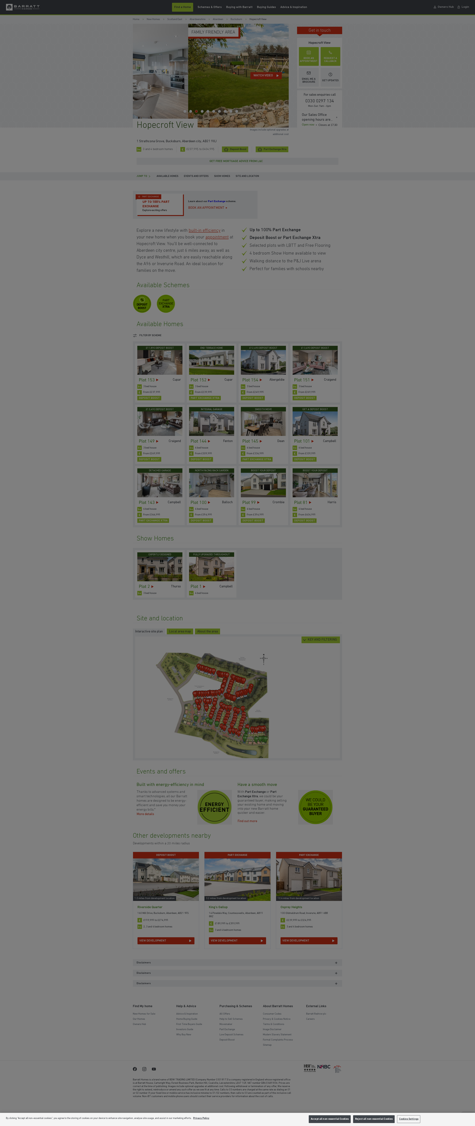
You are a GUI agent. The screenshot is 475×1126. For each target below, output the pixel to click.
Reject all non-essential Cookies (374, 1119)
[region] (237, 1119)
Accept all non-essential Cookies (330, 1119)
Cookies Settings (408, 1119)
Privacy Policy (201, 1118)
